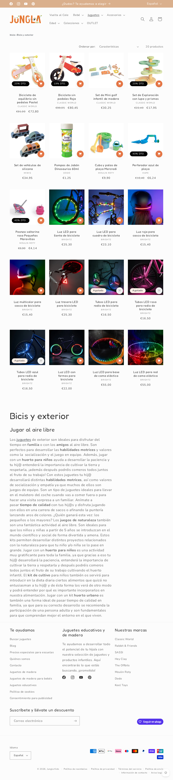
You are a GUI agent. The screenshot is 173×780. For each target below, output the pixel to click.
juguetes (24, 439)
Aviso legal (157, 772)
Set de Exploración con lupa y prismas (145, 96)
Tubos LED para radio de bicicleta (106, 303)
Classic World (124, 639)
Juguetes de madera (23, 672)
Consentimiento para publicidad (31, 698)
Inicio (12, 35)
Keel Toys (121, 685)
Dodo (118, 678)
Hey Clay (121, 659)
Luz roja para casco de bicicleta (145, 233)
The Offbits (122, 665)
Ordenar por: (87, 47)
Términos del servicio (130, 768)
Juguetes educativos (23, 685)
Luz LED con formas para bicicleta (67, 375)
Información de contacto (134, 772)
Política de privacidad (103, 768)
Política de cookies (22, 692)
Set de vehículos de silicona (27, 166)
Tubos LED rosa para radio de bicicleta (146, 305)
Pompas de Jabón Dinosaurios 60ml (66, 166)
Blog (13, 646)
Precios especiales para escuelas (32, 652)
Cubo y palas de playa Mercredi (106, 166)
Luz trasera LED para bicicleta (67, 303)
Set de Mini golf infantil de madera (106, 96)
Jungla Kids (53, 768)
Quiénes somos (20, 659)
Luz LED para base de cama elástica (106, 373)
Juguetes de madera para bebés (31, 678)
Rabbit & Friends (126, 646)
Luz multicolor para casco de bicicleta (27, 303)
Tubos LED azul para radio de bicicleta (27, 375)
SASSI (119, 652)
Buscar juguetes (20, 639)
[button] (78, 15)
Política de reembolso (75, 768)
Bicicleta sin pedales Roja (67, 96)
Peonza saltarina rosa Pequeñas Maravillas (27, 235)
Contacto (16, 665)
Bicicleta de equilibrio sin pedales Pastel (27, 98)
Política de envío (154, 768)
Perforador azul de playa (145, 166)
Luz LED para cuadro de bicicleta (106, 233)
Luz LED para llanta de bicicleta (67, 233)
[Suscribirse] (75, 720)
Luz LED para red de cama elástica (145, 373)
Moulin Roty (123, 672)
